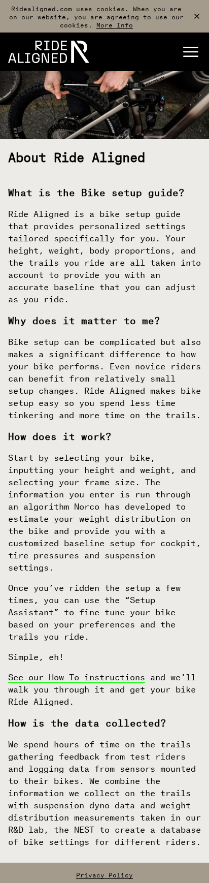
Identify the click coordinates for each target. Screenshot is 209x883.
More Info (114, 24)
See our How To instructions (76, 675)
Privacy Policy (104, 874)
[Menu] (191, 52)
